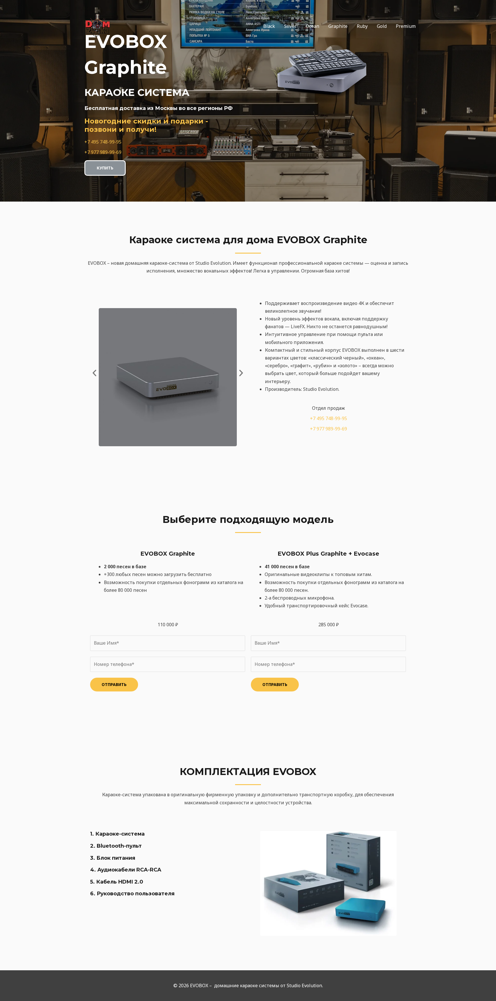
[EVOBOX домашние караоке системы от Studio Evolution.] (97, 25)
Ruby (362, 26)
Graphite (338, 26)
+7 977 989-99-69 (102, 152)
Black (269, 26)
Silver (290, 26)
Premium (406, 26)
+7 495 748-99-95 (102, 142)
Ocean (312, 26)
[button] (94, 373)
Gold (382, 26)
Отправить (114, 684)
